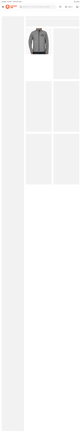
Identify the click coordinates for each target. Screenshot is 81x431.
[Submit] (21, 7)
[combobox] (37, 7)
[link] (11, 7)
